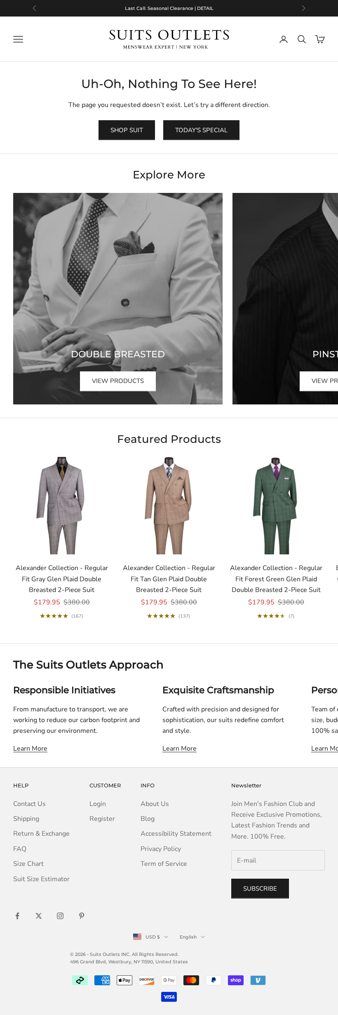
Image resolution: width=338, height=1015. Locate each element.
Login (97, 803)
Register (102, 818)
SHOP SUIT (126, 130)
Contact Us (29, 803)
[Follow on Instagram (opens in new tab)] (60, 916)
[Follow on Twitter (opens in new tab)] (39, 916)
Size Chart (28, 863)
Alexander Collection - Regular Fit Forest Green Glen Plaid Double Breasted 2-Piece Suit (276, 578)
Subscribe (260, 888)
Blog (148, 818)
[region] (169, 8)
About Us (155, 803)
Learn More (30, 748)
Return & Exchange (41, 833)
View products (118, 381)
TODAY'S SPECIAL (201, 130)
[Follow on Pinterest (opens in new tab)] (81, 916)
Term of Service (164, 863)
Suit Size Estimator (41, 879)
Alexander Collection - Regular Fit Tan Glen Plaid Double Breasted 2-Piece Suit (169, 578)
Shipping (26, 818)
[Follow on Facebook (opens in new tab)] (17, 916)
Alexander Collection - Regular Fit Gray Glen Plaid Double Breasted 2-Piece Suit (62, 578)
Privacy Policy (161, 848)
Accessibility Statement (176, 833)
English (188, 937)
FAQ (19, 848)
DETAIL (199, 8)
